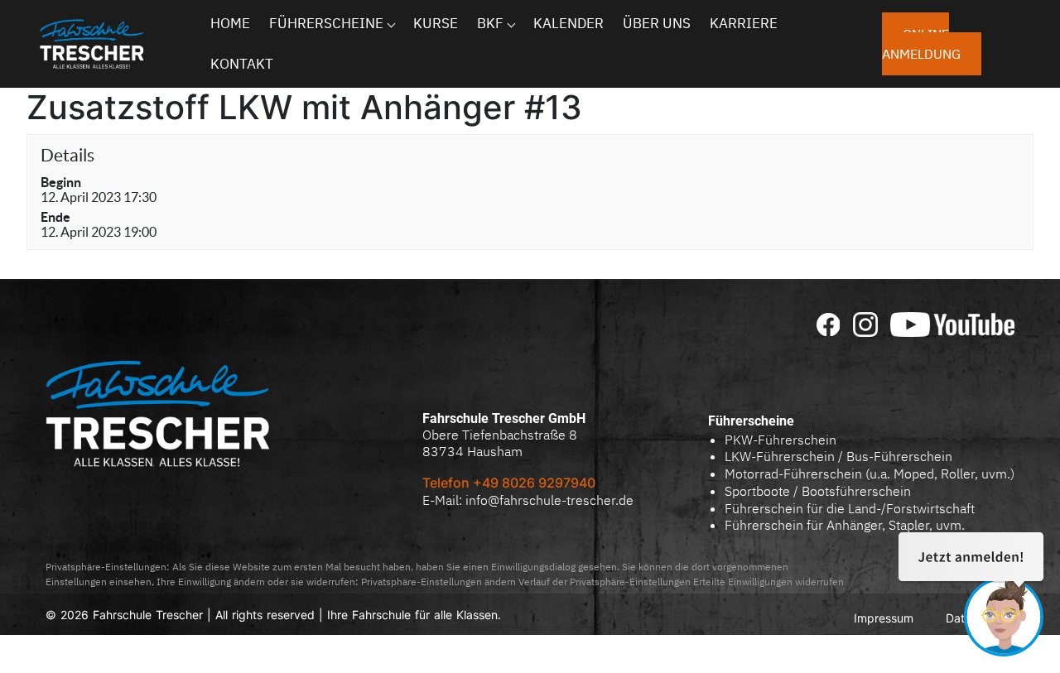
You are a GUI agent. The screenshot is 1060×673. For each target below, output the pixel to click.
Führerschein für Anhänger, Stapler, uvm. (845, 525)
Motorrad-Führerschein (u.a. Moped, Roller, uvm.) (869, 473)
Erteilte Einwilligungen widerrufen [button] (768, 581)
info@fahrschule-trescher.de (549, 500)
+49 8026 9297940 (536, 482)
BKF (490, 23)
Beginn (61, 182)
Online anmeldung (921, 44)
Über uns (657, 23)
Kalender (568, 23)
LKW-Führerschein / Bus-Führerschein (838, 456)
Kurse (435, 23)
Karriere (744, 23)
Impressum (883, 618)
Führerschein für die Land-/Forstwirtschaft (850, 508)
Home (230, 23)
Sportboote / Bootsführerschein (818, 491)
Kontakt (241, 64)
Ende (55, 216)
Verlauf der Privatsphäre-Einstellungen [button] (604, 581)
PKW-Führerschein (780, 439)
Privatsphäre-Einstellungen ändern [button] (438, 581)
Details (67, 155)
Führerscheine (326, 23)
